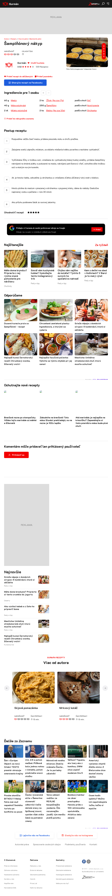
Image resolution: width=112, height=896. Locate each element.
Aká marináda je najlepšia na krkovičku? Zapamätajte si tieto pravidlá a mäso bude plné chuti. (92, 421)
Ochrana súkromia (10, 870)
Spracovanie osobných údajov (47, 844)
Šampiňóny (51, 105)
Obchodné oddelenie (63, 870)
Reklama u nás (35, 866)
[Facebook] (84, 861)
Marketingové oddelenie (64, 879)
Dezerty (7, 600)
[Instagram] (89, 861)
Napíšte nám (9, 883)
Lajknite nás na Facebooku (36, 835)
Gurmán (21, 62)
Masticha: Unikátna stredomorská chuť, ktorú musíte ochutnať (17, 624)
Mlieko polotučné (19, 110)
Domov (6, 39)
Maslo (14, 100)
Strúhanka (92, 110)
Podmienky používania (75, 844)
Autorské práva (22, 844)
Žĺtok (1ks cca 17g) (55, 100)
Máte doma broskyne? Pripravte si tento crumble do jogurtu (20, 593)
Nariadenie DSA (10, 888)
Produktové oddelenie (64, 866)
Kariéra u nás (9, 879)
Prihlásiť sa (18, 454)
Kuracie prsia (9, 644)
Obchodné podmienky (38, 874)
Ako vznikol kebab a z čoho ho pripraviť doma (19, 607)
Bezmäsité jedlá (35, 39)
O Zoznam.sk (9, 860)
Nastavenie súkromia (11, 874)
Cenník (32, 879)
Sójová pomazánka (26, 708)
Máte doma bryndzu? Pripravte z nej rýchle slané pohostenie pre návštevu (15, 276)
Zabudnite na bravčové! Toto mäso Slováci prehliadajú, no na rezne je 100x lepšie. (56, 420)
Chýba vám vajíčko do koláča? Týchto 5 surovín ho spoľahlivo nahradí (69, 274)
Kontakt (93, 844)
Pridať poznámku (44, 76)
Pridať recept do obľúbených (19, 76)
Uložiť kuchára (37, 63)
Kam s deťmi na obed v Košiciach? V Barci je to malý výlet (95, 273)
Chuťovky (8, 286)
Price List (33, 883)
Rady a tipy (35, 283)
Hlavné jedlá (23, 39)
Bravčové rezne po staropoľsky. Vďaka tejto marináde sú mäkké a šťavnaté (20, 420)
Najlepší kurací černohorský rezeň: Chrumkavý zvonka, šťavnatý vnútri (18, 638)
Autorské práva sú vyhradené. (93, 871)
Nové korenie (93, 105)
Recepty (14, 39)
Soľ (89, 100)
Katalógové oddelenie (64, 874)
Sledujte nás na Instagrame (79, 835)
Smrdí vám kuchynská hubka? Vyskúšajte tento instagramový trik (42, 274)
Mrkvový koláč (68, 708)
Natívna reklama (36, 888)
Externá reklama (36, 870)
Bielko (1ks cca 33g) (55, 110)
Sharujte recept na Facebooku (27, 82)
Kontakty (60, 860)
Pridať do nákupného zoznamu (20, 118)
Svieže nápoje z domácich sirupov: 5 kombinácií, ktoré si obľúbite (19, 580)
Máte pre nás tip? (62, 883)
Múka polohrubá (18, 105)
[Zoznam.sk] (89, 878)
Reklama (34, 860)
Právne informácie (10, 866)
